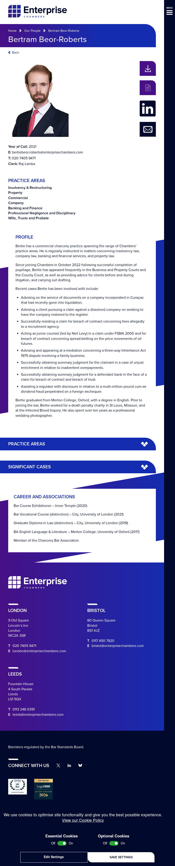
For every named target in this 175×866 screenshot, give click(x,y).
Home (12, 31)
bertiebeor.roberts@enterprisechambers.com (47, 152)
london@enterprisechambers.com (39, 651)
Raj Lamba (27, 164)
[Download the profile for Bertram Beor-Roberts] (148, 68)
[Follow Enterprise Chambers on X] (58, 765)
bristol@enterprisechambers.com (118, 646)
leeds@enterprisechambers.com (38, 714)
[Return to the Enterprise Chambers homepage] (37, 12)
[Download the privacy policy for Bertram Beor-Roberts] (148, 87)
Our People (32, 31)
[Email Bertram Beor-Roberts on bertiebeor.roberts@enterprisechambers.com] (148, 129)
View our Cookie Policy (83, 820)
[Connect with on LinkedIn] (148, 108)
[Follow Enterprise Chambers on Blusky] (80, 765)
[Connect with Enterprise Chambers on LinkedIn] (69, 765)
